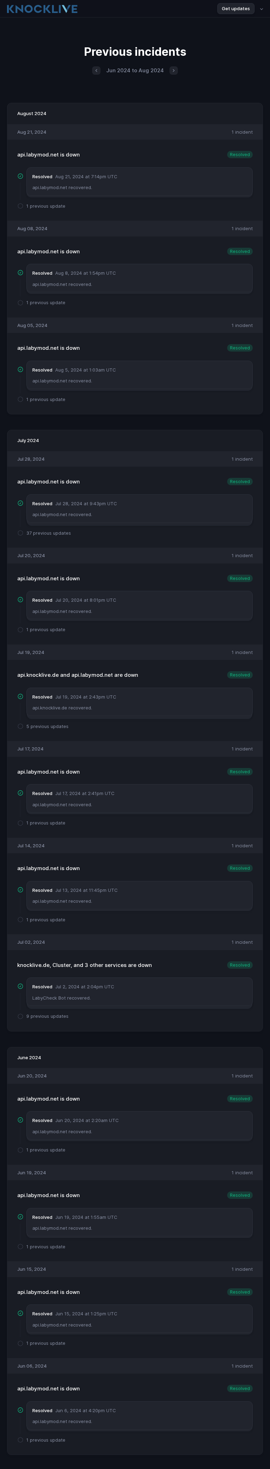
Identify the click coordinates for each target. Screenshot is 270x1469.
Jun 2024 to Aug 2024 (135, 70)
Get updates (236, 8)
